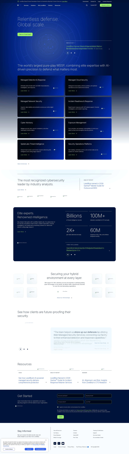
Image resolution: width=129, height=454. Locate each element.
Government (85, 1)
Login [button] (99, 1)
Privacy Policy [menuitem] (71, 446)
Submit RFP (94, 5)
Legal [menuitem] (55, 446)
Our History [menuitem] (56, 433)
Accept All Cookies (40, 449)
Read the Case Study (100, 343)
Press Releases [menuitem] (57, 435)
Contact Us (93, 1)
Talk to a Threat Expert (25, 34)
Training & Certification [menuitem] (98, 430)
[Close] (45, 440)
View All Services (22, 164)
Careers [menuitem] (75, 430)
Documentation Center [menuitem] (98, 437)
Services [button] (26, 5)
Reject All (29, 449)
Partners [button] (50, 5)
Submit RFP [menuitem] (75, 435)
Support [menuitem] (95, 433)
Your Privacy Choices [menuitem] (81, 446)
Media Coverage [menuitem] (57, 437)
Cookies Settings (9, 449)
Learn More (64, 1)
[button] (86, 5)
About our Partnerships (63, 297)
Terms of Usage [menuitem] (62, 446)
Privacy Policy (88, 410)
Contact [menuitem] (75, 433)
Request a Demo (106, 5)
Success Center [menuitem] (97, 435)
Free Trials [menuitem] (75, 437)
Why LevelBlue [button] (42, 5)
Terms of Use (80, 410)
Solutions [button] (33, 5)
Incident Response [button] (107, 1)
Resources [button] (57, 5)
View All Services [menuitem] (57, 430)
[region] (24, 445)
